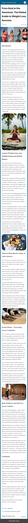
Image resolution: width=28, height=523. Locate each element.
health (11, 351)
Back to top (23, 516)
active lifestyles (13, 410)
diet (18, 53)
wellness (17, 109)
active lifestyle (18, 357)
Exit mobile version (14, 521)
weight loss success (15, 511)
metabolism (15, 230)
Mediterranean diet (17, 193)
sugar (7, 279)
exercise (3, 55)
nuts (11, 197)
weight (12, 49)
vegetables (20, 184)
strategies (4, 61)
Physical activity (8, 336)
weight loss (10, 508)
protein (21, 273)
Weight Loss (14, 63)
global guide (7, 511)
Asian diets (22, 178)
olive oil (4, 197)
